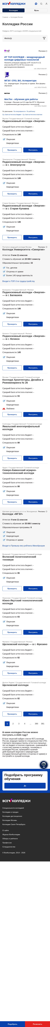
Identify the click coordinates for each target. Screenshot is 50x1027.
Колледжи (13, 10)
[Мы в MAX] (36, 4)
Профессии (7, 843)
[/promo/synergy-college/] (25, 264)
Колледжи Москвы (9, 820)
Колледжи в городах (10, 812)
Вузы (36, 10)
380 (36, 724)
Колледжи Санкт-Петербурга (13, 824)
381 (42, 724)
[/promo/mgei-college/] (25, 528)
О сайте (5, 830)
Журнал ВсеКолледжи (11, 834)
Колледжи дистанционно (12, 816)
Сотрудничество (8, 847)
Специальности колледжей (13, 808)
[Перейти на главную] (13, 4)
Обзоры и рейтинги (10, 839)
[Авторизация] (46, 4)
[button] (41, 4)
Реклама (42, 51)
